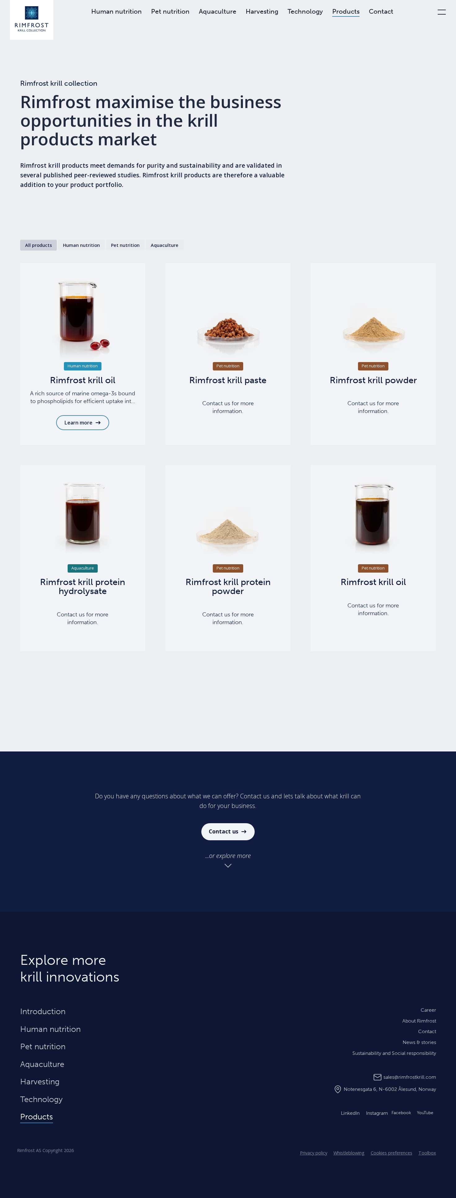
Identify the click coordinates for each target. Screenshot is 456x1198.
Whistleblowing (348, 1153)
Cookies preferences (391, 1153)
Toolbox (427, 1153)
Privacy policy (313, 1153)
